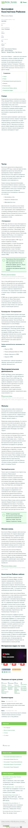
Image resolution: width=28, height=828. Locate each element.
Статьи (6, 733)
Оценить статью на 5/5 (10, 672)
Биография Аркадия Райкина (11, 688)
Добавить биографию (20, 821)
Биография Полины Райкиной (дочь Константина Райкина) (4, 690)
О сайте (6, 735)
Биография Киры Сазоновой (10, 795)
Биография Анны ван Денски (10, 803)
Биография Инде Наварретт (11, 767)
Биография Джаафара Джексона (13, 756)
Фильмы (5, 83)
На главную (7, 727)
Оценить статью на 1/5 (2, 672)
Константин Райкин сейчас (10, 88)
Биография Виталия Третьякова (11, 811)
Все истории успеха (9, 730)
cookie (17, 827)
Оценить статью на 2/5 (4, 672)
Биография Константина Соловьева (24, 689)
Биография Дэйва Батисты (11, 759)
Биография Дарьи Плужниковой (12, 764)
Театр (4, 78)
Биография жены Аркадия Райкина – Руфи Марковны (17, 690)
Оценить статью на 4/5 (8, 672)
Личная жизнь (6, 85)
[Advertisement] (14, 146)
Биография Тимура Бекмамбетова (13, 762)
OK (20, 827)
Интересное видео (8, 90)
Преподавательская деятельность (12, 81)
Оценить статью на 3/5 (6, 672)
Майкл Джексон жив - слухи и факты (12, 786)
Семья (5, 76)
